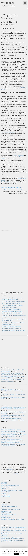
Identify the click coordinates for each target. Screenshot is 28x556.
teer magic (4, 482)
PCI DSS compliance (18, 155)
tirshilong (3, 488)
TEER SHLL (4, 484)
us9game (3, 493)
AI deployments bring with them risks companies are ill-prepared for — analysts (12, 419)
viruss (2, 508)
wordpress (4, 505)
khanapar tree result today (8, 487)
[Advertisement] (14, 211)
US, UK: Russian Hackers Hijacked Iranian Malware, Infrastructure (13, 323)
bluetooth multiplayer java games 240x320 (12, 519)
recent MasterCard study (7, 132)
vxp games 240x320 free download (10, 509)
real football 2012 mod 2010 (8, 514)
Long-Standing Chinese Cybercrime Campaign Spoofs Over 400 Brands (11, 327)
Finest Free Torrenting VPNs (9, 389)
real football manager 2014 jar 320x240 (11, 490)
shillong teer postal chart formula (10, 485)
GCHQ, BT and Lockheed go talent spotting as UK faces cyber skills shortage (13, 302)
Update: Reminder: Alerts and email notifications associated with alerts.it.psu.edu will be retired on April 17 (13, 444)
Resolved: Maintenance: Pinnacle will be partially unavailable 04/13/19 (11, 440)
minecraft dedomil (6, 517)
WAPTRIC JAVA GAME (7, 513)
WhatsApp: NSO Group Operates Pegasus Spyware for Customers (12, 380)
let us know (9, 469)
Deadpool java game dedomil (9, 506)
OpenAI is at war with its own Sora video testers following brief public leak (12, 373)
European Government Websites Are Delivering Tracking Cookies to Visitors (12, 312)
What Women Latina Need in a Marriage (12, 391)
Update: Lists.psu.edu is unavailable (11, 309)
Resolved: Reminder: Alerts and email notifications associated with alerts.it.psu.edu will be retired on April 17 (13, 431)
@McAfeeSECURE (5, 182)
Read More (23, 554)
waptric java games (6, 511)
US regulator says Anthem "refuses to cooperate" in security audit (12, 306)
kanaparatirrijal (5, 492)
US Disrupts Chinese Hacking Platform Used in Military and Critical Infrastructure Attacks (13, 408)
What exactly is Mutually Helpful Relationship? (13, 394)
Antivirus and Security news (8, 4)
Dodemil (3, 516)
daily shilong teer (5, 496)
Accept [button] (16, 553)
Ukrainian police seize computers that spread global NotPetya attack (12, 298)
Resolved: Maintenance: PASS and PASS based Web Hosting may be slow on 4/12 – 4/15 (13, 435)
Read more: (12, 188)
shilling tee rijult (5, 495)
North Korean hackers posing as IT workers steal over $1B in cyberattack (13, 377)
